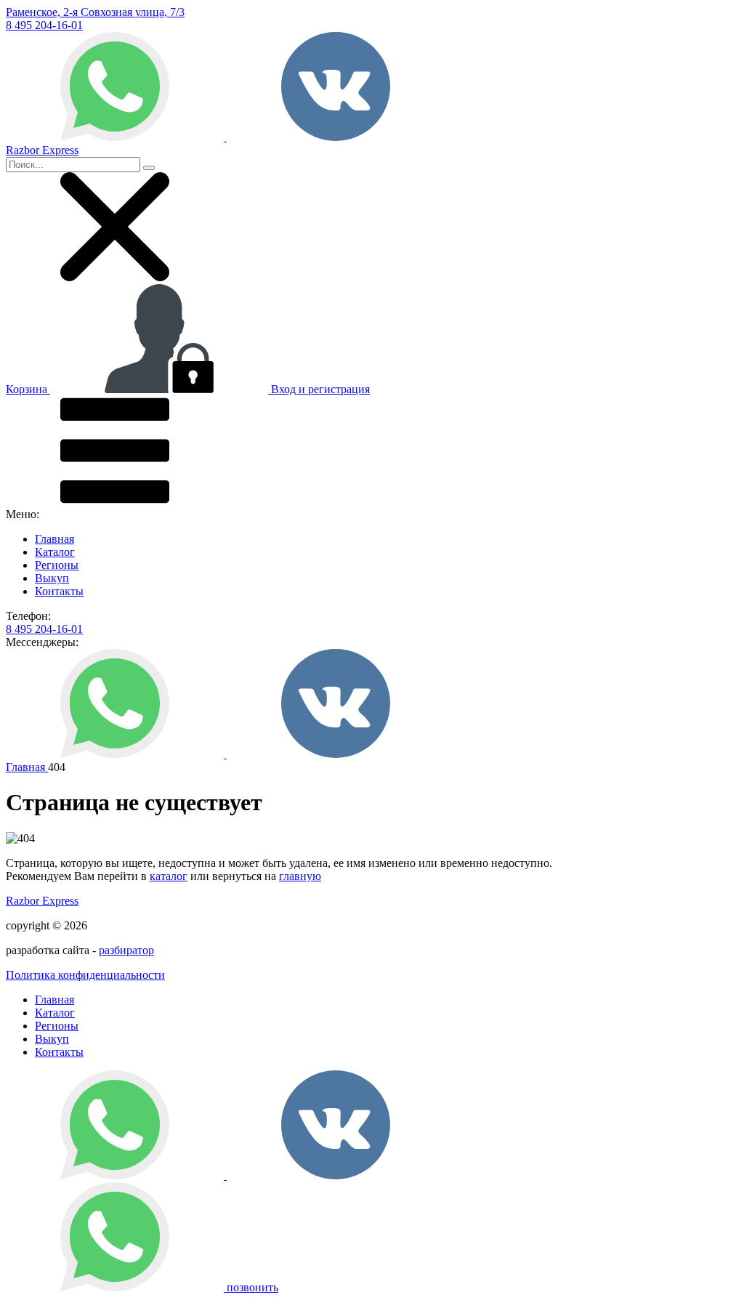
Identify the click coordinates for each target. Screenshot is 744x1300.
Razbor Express (42, 901)
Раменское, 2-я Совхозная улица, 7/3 (95, 12)
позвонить (252, 1287)
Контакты (59, 591)
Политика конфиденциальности (85, 975)
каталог (168, 876)
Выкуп (52, 578)
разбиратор (126, 950)
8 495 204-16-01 (44, 25)
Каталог (55, 552)
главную (300, 876)
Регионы (56, 565)
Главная (54, 539)
